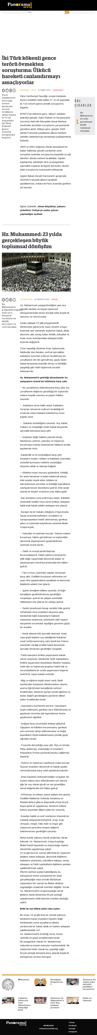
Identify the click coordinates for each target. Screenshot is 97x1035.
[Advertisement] (36, 36)
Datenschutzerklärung (48, 1029)
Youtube (72, 1029)
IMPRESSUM (48, 1026)
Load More (36, 965)
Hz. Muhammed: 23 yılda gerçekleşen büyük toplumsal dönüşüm (86, 122)
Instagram (73, 1032)
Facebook (72, 1026)
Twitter (72, 1022)
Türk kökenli (29, 103)
